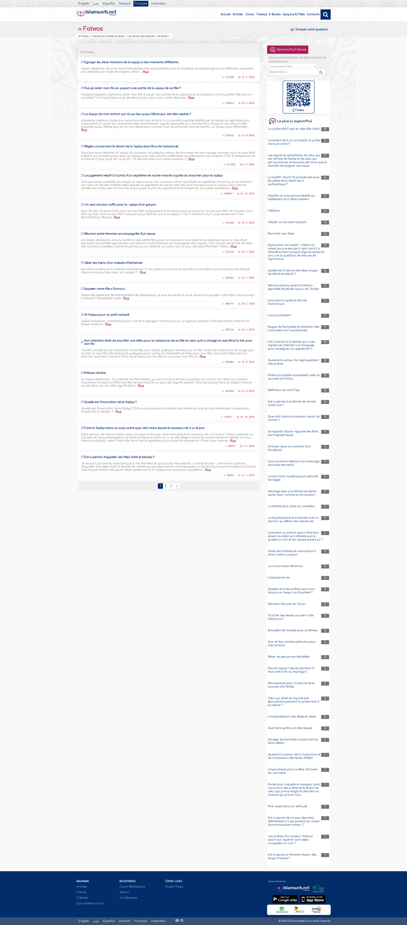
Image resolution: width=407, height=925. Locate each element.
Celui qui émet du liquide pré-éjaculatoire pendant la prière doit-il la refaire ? (293, 702)
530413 (229, 103)
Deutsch (125, 3)
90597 (231, 446)
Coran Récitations (132, 886)
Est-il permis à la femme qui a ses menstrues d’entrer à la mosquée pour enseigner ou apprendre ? (291, 345)
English (83, 3)
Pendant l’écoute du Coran (287, 604)
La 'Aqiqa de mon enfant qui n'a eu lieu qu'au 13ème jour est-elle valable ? (137, 114)
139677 (228, 417)
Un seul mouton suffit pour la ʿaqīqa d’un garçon (120, 204)
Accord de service (277, 881)
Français (141, 3)
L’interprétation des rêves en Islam (292, 716)
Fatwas (262, 14)
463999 (229, 391)
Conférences (128, 897)
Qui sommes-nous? (89, 903)
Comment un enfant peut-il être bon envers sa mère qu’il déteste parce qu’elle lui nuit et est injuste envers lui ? (295, 536)
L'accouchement (279, 315)
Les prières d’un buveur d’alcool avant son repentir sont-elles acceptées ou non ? (290, 840)
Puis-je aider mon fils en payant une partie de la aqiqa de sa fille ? (132, 88)
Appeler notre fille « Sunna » (104, 288)
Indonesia (158, 3)
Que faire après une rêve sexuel (290, 728)
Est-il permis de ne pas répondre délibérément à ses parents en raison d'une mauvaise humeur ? (294, 821)
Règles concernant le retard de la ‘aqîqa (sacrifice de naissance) (131, 146)
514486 (229, 222)
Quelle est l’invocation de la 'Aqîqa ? (110, 402)
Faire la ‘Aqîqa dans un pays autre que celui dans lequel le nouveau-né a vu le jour (144, 428)
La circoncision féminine (285, 566)
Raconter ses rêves (281, 233)
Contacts (313, 14)
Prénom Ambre (95, 373)
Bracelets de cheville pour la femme (292, 630)
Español (109, 3)
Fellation (274, 210)
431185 (231, 164)
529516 (229, 135)
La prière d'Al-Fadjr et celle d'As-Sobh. (294, 128)
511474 (229, 251)
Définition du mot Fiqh (284, 390)
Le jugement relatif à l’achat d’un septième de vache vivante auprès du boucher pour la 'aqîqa (153, 175)
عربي (96, 3)
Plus (146, 71)
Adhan (124, 892)
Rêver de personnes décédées (289, 656)
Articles (238, 14)
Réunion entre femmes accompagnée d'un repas (119, 233)
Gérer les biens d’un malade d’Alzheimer (113, 262)
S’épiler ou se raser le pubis (287, 222)
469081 (229, 362)
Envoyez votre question (312, 29)
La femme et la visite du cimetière (291, 506)
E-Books (275, 14)
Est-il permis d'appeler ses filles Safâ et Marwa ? (119, 457)
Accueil (226, 14)
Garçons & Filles (294, 14)
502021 (229, 277)
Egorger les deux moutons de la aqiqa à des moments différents (131, 62)
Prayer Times (174, 886)
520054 (228, 193)
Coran (249, 14)
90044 (230, 475)
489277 (229, 303)
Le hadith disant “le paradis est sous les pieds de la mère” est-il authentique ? (293, 181)
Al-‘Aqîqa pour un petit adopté (106, 314)
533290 (229, 77)
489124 (229, 329)
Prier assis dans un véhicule (287, 806)
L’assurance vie (279, 577)
